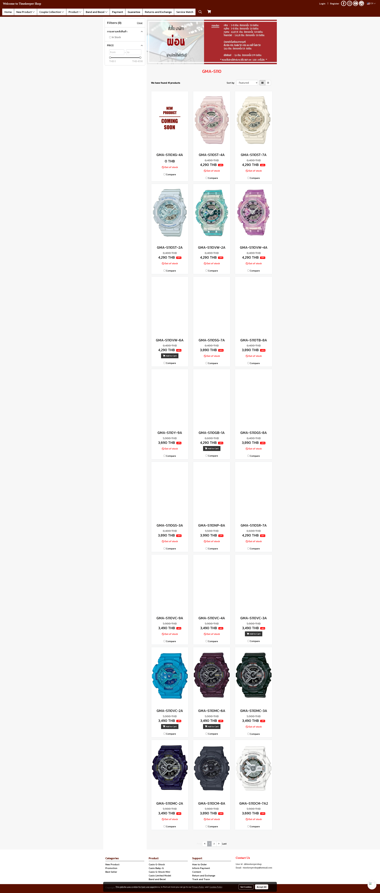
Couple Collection (50, 12)
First (199, 843)
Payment (117, 12)
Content (196, 872)
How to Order (199, 864)
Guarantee (134, 12)
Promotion (111, 868)
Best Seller (111, 872)
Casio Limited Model (160, 875)
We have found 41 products (165, 83)
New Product (24, 12)
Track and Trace (201, 879)
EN (372, 3)
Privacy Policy (198, 886)
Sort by (231, 83)
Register (334, 3)
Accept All (261, 886)
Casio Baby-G (156, 868)
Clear (140, 23)
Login (322, 3)
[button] (200, 12)
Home (8, 12)
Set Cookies (246, 886)
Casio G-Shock (157, 864)
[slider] (110, 57)
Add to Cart (171, 355)
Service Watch (184, 12)
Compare (171, 174)
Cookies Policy (215, 886)
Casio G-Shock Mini (159, 872)
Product (74, 12)
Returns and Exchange (158, 12)
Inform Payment (201, 868)
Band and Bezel (95, 12)
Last (224, 843)
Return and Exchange (203, 875)
